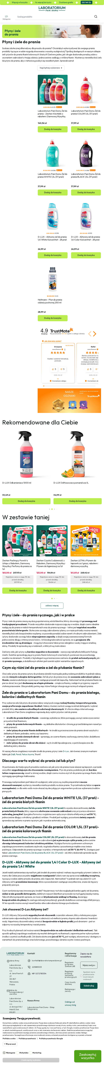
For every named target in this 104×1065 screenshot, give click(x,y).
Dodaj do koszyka (52, 129)
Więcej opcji (11, 1044)
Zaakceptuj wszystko (87, 1056)
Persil (18, 754)
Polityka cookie (9, 1038)
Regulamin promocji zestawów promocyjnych (71, 974)
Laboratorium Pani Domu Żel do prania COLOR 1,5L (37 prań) (86, 112)
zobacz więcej (52, 605)
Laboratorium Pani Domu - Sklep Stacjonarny (40, 1008)
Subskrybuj (89, 985)
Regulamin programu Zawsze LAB (70, 964)
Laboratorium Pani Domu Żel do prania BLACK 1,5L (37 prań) (86, 175)
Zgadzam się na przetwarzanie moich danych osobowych (89, 975)
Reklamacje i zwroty (70, 990)
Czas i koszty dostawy (70, 983)
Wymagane (10, 1053)
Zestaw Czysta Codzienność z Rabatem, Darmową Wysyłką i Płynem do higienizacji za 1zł (51, 563)
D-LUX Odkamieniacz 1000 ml (16, 482)
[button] (6, 17)
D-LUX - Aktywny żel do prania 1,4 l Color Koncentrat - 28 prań (85, 238)
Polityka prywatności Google (51, 1038)
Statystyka (23, 1053)
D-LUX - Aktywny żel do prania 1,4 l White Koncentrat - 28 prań (52, 238)
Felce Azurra (27, 754)
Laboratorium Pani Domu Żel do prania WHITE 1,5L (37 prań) (53, 175)
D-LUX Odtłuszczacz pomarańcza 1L (71, 482)
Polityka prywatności (27, 1038)
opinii (73, 334)
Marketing (36, 1053)
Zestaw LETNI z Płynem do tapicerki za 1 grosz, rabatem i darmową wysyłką (84, 563)
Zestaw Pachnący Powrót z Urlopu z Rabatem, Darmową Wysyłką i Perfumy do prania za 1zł (17, 564)
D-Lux (65, 751)
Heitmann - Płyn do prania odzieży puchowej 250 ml (50, 301)
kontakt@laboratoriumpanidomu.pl (47, 960)
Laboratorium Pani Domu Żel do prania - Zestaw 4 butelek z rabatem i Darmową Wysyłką (53, 113)
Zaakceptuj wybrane (31, 1060)
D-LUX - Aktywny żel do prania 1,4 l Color (34, 862)
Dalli (13, 754)
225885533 (37, 967)
